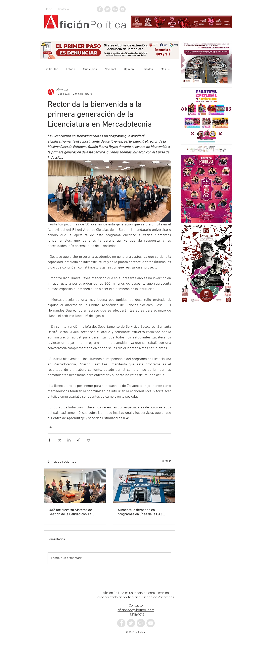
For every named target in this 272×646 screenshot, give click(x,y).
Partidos (147, 69)
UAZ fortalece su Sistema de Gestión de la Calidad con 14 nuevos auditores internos (70, 512)
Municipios (90, 69)
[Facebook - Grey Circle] (100, 9)
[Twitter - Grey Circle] (107, 9)
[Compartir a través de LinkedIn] (69, 440)
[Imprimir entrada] (88, 440)
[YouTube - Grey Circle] (122, 9)
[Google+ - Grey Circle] (115, 9)
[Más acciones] (168, 91)
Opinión (129, 69)
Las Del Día (51, 69)
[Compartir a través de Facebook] (49, 440)
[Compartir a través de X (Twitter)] (59, 440)
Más (163, 69)
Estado (70, 69)
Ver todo (166, 461)
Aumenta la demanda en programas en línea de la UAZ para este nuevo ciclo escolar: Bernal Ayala (140, 512)
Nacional (110, 69)
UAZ (50, 427)
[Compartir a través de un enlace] (79, 440)
